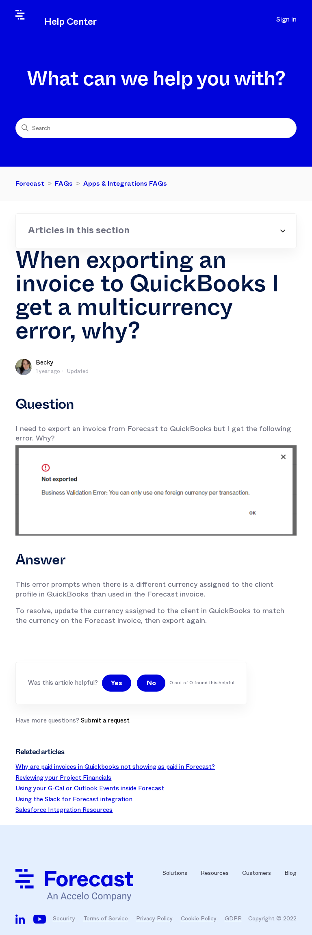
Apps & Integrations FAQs (125, 183)
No (151, 683)
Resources (215, 873)
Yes (116, 683)
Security (64, 918)
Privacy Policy (154, 918)
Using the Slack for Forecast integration (73, 799)
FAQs (64, 183)
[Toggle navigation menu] (255, 19)
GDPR (233, 918)
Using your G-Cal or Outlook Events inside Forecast (89, 788)
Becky (45, 362)
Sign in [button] (286, 19)
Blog (290, 873)
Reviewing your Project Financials (63, 777)
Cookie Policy (199, 918)
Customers (256, 873)
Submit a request (105, 720)
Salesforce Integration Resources (64, 809)
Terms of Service (105, 918)
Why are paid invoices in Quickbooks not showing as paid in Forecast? (115, 766)
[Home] (82, 885)
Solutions (174, 873)
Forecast (29, 183)
